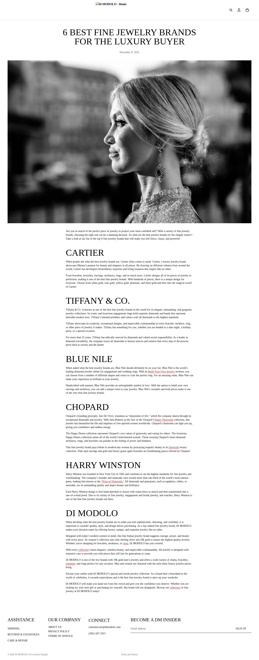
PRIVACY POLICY (59, 631)
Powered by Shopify (38, 654)
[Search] (231, 10)
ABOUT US (54, 627)
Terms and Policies (129, 654)
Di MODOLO (21, 654)
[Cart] (247, 10)
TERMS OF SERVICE (60, 636)
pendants (70, 563)
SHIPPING (14, 628)
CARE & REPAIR (17, 640)
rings (125, 543)
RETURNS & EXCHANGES (23, 634)
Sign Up (241, 628)
